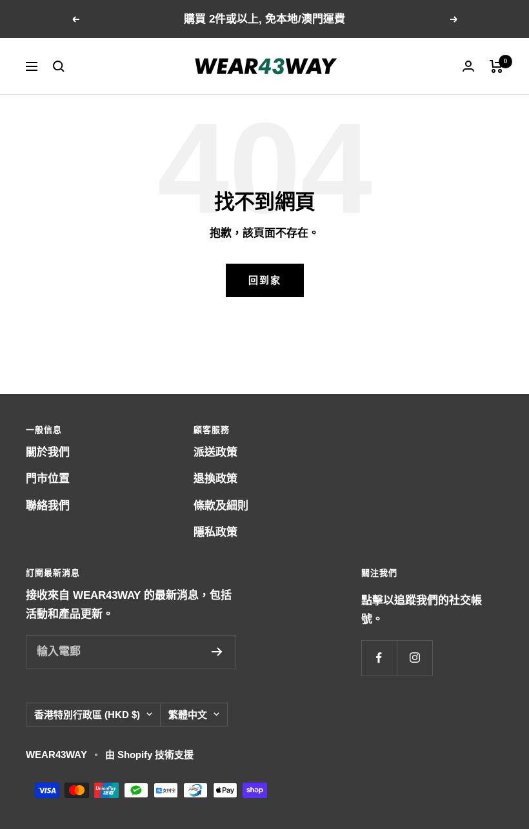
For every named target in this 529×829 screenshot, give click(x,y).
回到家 (264, 280)
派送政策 (215, 452)
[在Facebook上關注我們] (379, 658)
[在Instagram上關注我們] (414, 658)
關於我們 (48, 452)
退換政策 (215, 479)
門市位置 (48, 479)
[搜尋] (59, 66)
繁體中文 (187, 714)
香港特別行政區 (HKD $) (87, 714)
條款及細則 (221, 506)
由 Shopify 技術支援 (149, 754)
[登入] (468, 66)
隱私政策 (215, 532)
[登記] (217, 651)
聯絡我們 (48, 506)
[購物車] (496, 66)
